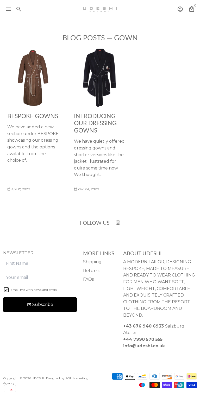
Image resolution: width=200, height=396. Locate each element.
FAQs (88, 279)
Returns (91, 270)
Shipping (92, 261)
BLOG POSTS (84, 37)
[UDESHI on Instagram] (118, 222)
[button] (10, 390)
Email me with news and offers (33, 290)
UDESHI (38, 378)
